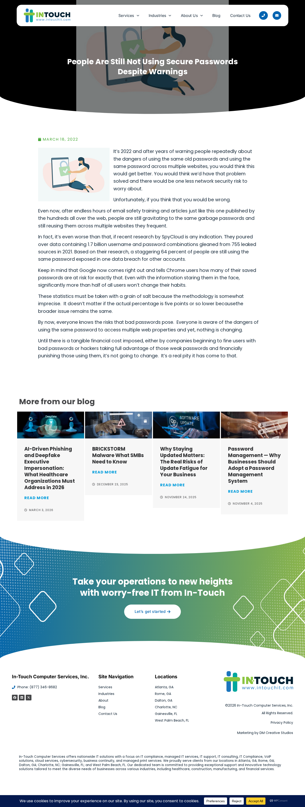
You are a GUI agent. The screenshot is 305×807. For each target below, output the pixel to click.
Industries (157, 15)
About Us (189, 15)
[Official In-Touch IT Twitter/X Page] (28, 697)
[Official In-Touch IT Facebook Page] (15, 697)
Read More (36, 498)
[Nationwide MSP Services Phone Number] (263, 15)
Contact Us (240, 15)
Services (126, 15)
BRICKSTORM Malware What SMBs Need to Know (118, 455)
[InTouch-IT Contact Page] (277, 15)
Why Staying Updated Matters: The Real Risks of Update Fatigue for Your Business (184, 461)
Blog (216, 15)
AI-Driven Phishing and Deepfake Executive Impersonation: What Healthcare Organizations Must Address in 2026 (49, 468)
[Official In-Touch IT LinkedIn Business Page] (22, 697)
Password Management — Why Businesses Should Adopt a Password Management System (254, 464)
